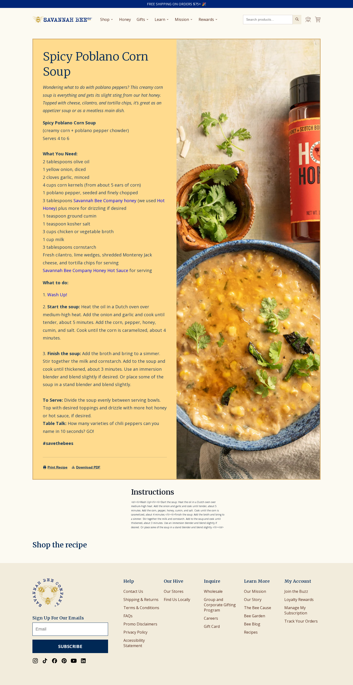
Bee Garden (254, 615)
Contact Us (133, 591)
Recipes (251, 632)
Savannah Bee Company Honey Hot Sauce (85, 270)
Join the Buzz (296, 591)
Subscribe (70, 646)
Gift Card (212, 626)
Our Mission (255, 591)
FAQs (128, 615)
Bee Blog (252, 624)
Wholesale (213, 591)
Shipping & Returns (140, 599)
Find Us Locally (177, 599)
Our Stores (173, 591)
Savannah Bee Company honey (104, 200)
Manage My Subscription (295, 610)
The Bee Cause (257, 607)
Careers (211, 618)
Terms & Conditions (141, 607)
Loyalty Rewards (299, 599)
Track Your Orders (301, 621)
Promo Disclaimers (140, 624)
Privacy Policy (135, 632)
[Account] (308, 19)
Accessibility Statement (134, 643)
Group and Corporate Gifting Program (220, 605)
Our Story (253, 599)
